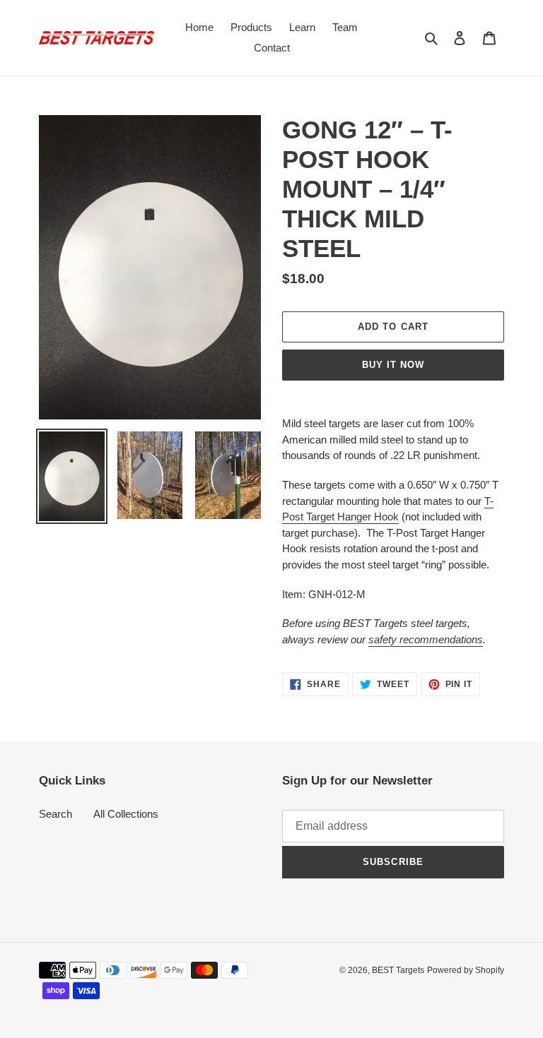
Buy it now (393, 364)
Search (55, 814)
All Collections (125, 814)
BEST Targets (398, 970)
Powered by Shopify (465, 970)
